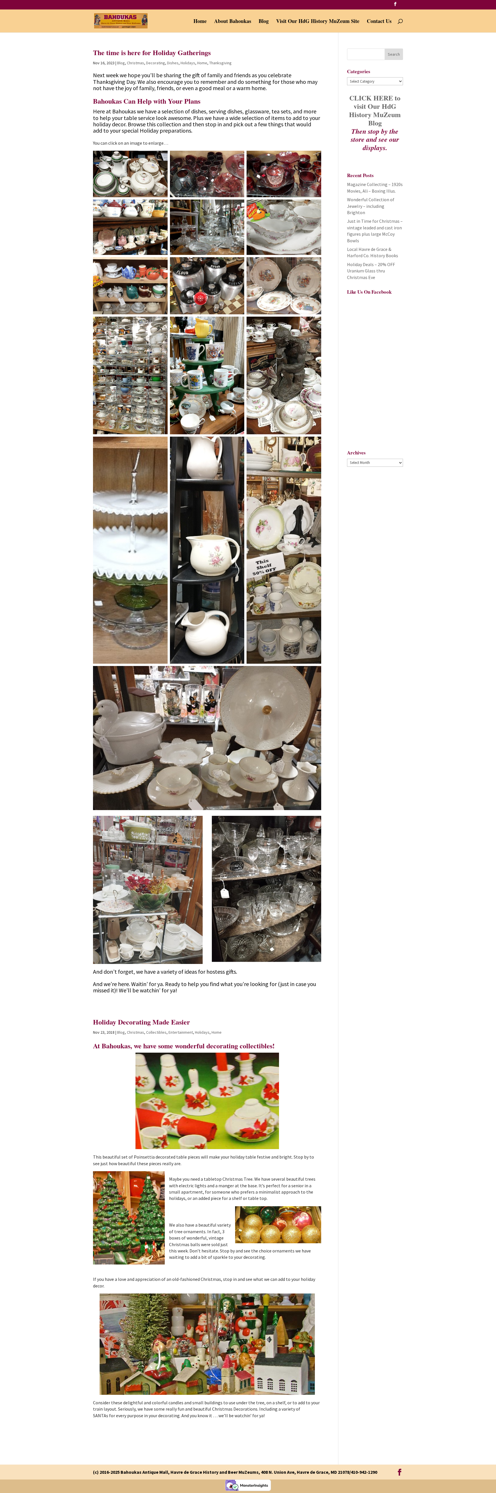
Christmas (135, 62)
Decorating (155, 62)
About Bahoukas (232, 22)
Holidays (188, 62)
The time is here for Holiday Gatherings (152, 52)
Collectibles (156, 1032)
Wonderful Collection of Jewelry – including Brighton (370, 206)
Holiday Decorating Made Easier (141, 1022)
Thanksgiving (220, 62)
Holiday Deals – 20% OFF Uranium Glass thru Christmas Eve (371, 271)
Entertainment (180, 1032)
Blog (264, 22)
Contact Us (379, 22)
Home (200, 22)
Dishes (173, 62)
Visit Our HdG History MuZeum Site (317, 22)
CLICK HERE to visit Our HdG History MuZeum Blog (375, 110)
